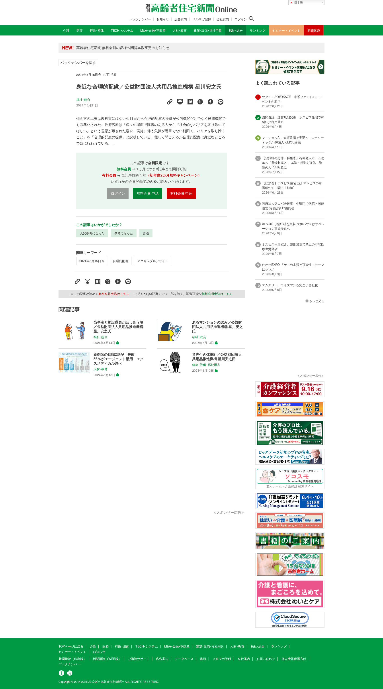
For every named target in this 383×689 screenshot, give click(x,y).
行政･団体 (122, 646)
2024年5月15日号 (91, 261)
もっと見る (316, 300)
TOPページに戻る (71, 646)
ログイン (240, 19)
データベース (184, 658)
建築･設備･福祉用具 (206, 364)
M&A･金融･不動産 (177, 646)
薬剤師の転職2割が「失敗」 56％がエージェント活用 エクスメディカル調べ (119, 358)
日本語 (298, 2)
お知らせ (162, 19)
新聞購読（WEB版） (107, 658)
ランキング (279, 646)
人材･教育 (100, 369)
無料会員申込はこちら (217, 293)
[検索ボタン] (251, 18)
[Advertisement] (152, 448)
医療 (105, 646)
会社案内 (223, 19)
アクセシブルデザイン (152, 261)
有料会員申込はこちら (113, 293)
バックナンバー (140, 19)
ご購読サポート (139, 658)
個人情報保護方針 (293, 658)
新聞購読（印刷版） (72, 658)
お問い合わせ (265, 658)
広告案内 (180, 19)
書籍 (203, 658)
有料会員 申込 (181, 193)
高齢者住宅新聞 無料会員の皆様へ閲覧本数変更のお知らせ (122, 47)
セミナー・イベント (72, 651)
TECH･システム (146, 646)
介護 (93, 646)
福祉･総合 (83, 99)
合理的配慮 (120, 261)
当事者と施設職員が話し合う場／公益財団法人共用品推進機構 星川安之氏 (118, 326)
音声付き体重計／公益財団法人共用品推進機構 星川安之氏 (217, 356)
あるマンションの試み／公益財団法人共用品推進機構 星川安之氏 (217, 326)
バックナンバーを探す (78, 62)
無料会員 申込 (148, 193)
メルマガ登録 (201, 19)
